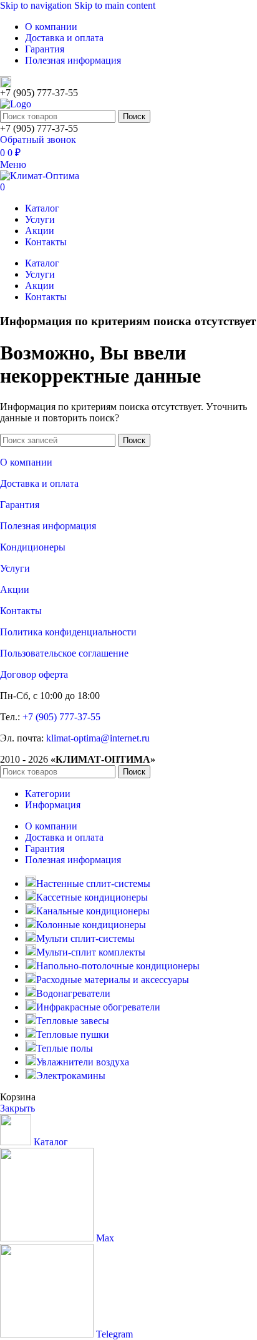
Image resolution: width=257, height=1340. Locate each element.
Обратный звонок (38, 139)
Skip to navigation (37, 5)
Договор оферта (34, 674)
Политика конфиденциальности (68, 632)
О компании (26, 462)
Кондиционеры (32, 547)
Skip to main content (114, 5)
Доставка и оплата (39, 483)
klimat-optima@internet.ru (98, 738)
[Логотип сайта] (15, 104)
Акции (14, 589)
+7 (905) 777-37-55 (61, 717)
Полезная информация (48, 526)
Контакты (21, 610)
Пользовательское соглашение (64, 653)
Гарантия (19, 504)
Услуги (15, 568)
